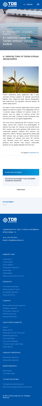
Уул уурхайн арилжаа (10, 292)
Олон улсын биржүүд (10, 341)
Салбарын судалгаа (10, 308)
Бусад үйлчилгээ (9, 295)
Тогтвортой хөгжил (11, 379)
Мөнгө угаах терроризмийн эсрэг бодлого (17, 387)
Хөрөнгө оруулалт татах (11, 289)
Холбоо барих (7, 273)
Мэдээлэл (7, 34)
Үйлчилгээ (7, 282)
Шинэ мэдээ (7, 371)
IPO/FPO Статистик (9, 314)
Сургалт (5, 327)
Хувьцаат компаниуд (11, 352)
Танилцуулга (7, 259)
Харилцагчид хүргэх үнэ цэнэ (13, 276)
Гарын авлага (7, 347)
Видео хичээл (8, 330)
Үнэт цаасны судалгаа (11, 311)
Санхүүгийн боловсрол (12, 322)
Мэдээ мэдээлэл (13, 32)
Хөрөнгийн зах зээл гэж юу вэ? (14, 333)
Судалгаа (7, 300)
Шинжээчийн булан (10, 316)
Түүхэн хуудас (8, 262)
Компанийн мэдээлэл (11, 357)
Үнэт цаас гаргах (8, 338)
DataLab (29, 4)
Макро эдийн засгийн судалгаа (14, 305)
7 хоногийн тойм (9, 373)
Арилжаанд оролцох (10, 335)
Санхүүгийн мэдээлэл (11, 267)
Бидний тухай (9, 254)
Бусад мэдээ (27, 32)
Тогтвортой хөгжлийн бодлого (13, 384)
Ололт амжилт (8, 265)
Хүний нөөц (7, 270)
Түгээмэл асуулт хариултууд (13, 344)
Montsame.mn (34, 152)
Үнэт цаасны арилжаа (10, 286)
